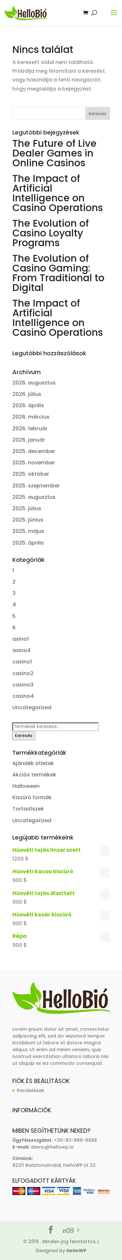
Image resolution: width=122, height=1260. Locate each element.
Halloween (26, 786)
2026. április (28, 405)
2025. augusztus (34, 497)
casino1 (22, 661)
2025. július (26, 508)
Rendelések (30, 1090)
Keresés (24, 736)
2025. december (33, 451)
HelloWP (76, 1250)
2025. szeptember (36, 485)
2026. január (28, 440)
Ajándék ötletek (33, 763)
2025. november (33, 462)
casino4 (23, 696)
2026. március (30, 417)
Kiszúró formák (32, 797)
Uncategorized (31, 707)
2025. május (28, 531)
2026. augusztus (34, 382)
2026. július (26, 394)
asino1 (20, 639)
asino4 (21, 650)
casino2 (23, 673)
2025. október (30, 474)
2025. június (27, 519)
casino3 (23, 684)
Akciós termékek (34, 774)
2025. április (28, 543)
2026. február (29, 428)
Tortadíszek (28, 809)
